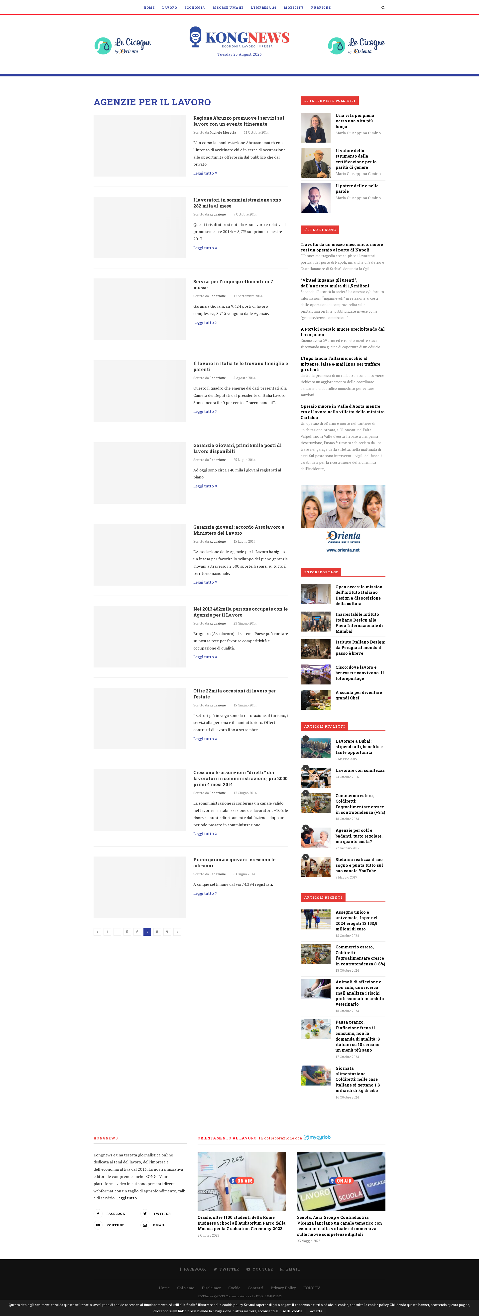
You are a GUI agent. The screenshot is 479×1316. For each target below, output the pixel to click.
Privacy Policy (283, 1288)
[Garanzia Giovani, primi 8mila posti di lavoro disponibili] (140, 473)
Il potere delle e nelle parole (357, 188)
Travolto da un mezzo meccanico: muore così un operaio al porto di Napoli (342, 247)
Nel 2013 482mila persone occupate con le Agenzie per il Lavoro (240, 612)
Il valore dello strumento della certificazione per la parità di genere (356, 159)
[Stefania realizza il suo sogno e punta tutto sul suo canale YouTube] (316, 867)
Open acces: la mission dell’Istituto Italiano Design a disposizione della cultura (359, 595)
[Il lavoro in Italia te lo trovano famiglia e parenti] (140, 391)
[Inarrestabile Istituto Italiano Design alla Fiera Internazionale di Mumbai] (316, 615)
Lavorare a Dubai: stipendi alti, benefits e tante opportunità (359, 746)
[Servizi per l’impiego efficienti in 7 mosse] (140, 309)
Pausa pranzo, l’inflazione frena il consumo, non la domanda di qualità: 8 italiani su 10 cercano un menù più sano (358, 1036)
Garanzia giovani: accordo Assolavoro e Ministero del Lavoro (238, 530)
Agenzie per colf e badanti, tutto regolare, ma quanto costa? (359, 836)
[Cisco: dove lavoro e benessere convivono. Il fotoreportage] (316, 668)
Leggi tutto (203, 173)
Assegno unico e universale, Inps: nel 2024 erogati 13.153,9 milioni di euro (356, 920)
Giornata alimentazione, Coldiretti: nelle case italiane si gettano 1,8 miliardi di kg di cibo (358, 1079)
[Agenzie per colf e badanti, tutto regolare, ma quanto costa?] (316, 838)
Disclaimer (211, 1288)
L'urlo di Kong (320, 229)
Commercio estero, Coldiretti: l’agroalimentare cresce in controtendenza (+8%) (360, 804)
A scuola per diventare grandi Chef (359, 695)
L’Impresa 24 (263, 7)
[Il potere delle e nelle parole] (316, 186)
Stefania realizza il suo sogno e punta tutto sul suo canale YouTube (359, 865)
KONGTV (311, 1288)
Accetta (316, 1311)
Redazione (218, 214)
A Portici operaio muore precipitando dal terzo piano (343, 331)
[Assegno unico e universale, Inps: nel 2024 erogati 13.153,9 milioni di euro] (316, 919)
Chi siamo (185, 1288)
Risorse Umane (228, 7)
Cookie (234, 1288)
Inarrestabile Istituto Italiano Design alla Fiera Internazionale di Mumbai (359, 623)
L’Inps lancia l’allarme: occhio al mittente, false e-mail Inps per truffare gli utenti (340, 364)
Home (149, 7)
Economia (195, 7)
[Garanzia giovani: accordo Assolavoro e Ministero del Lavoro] (140, 555)
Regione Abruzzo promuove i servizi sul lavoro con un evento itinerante (238, 121)
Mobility (294, 7)
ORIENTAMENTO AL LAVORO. (228, 1138)
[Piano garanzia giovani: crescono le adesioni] (140, 887)
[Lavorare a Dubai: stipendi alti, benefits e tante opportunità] (316, 748)
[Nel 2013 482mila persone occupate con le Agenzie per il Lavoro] (140, 636)
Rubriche (321, 7)
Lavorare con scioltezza (360, 770)
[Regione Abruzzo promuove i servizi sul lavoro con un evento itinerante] (140, 146)
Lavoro (169, 7)
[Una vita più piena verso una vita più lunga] (316, 116)
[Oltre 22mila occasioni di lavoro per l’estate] (140, 718)
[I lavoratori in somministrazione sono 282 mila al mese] (140, 227)
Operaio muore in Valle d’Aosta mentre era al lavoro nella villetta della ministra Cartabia (343, 412)
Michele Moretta (223, 132)
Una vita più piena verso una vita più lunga (355, 121)
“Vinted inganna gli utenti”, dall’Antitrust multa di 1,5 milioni (335, 282)
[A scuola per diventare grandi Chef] (316, 693)
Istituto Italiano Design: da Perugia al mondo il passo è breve (360, 647)
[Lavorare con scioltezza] (316, 778)
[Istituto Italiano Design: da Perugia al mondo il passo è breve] (316, 643)
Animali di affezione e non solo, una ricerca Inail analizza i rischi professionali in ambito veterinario (360, 993)
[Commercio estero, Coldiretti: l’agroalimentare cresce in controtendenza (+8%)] (316, 803)
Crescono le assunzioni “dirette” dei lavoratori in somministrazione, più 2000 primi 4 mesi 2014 (240, 778)
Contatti (255, 1288)
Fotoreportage (321, 572)
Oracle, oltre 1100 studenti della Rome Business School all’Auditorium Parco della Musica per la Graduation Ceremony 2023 (242, 1223)
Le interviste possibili (330, 100)
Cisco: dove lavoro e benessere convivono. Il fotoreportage (360, 672)
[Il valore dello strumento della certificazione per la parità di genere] (316, 151)
